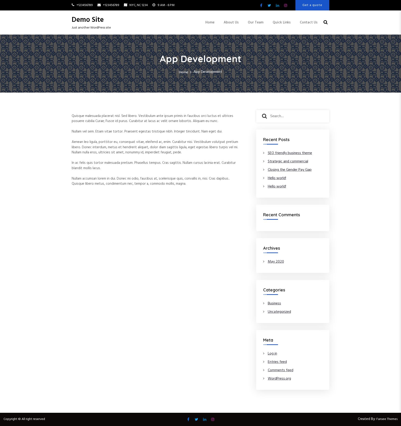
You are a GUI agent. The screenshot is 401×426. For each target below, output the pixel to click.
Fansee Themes (387, 419)
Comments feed (280, 370)
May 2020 (276, 262)
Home (209, 22)
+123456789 (85, 5)
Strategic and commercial (288, 161)
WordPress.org (279, 379)
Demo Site (88, 20)
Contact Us (308, 22)
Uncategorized (279, 312)
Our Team (255, 22)
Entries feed (277, 362)
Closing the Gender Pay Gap (290, 170)
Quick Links (282, 22)
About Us (231, 22)
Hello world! (277, 178)
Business (274, 303)
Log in (272, 354)
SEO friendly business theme (290, 153)
